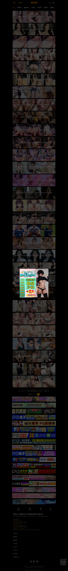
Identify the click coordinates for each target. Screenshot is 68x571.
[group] (63, 562)
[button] (63, 564)
